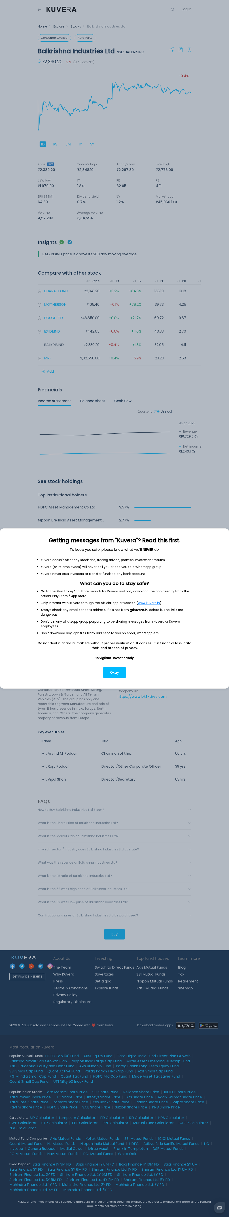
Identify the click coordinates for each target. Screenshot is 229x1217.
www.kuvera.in (149, 603)
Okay (114, 672)
